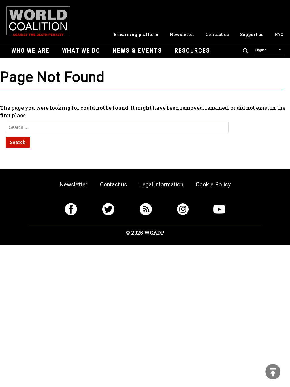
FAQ (279, 34)
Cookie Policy (213, 184)
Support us (251, 34)
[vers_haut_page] (273, 372)
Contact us (217, 34)
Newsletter (182, 34)
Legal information (161, 184)
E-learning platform (136, 34)
